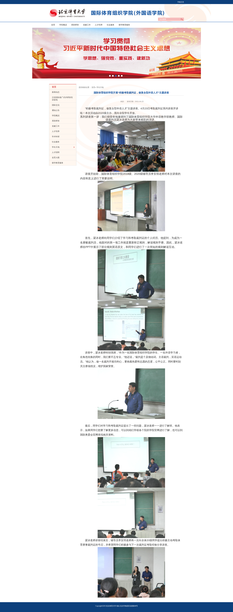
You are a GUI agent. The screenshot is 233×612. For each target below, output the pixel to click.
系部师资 (75, 25)
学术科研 (55, 136)
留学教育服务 (124, 25)
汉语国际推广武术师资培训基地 (62, 98)
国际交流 (55, 105)
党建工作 (87, 25)
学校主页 (180, 2)
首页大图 (55, 157)
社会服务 (110, 25)
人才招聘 (55, 152)
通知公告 (55, 110)
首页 (53, 25)
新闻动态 (55, 92)
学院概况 (63, 25)
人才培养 (98, 25)
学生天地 (55, 147)
